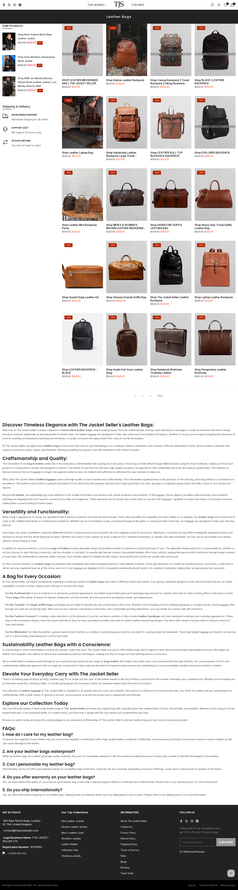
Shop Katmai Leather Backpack (125, 80)
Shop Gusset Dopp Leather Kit (80, 297)
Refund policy (228, 885)
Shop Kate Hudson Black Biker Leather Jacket (35, 36)
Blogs (124, 861)
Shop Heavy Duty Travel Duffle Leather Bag (213, 226)
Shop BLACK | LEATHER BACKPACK (209, 81)
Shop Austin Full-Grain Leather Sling (124, 371)
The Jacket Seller (42, 885)
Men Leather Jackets (73, 821)
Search (192, 885)
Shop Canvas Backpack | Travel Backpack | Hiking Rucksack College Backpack (169, 81)
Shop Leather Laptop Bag (77, 152)
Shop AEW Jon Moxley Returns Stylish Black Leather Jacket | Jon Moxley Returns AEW (37, 82)
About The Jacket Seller (134, 821)
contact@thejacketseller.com (20, 830)
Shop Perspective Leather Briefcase (210, 371)
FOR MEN (138, 4)
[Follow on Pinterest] (19, 5)
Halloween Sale (70, 850)
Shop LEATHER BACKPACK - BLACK (79, 371)
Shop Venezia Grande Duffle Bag (126, 297)
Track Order (127, 873)
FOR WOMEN (96, 4)
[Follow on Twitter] (9, 5)
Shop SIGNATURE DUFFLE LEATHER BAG (166, 226)
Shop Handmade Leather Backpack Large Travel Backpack (121, 154)
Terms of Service (130, 850)
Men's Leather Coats (73, 832)
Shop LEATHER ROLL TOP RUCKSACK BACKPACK (166, 154)
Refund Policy (128, 838)
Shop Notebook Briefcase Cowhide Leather (166, 371)
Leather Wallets (70, 844)
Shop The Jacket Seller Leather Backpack (169, 299)
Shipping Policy (129, 844)
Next (160, 395)
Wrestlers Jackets (71, 838)
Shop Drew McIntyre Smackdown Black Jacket (36, 59)
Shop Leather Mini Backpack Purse (79, 226)
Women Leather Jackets (74, 826)
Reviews (125, 867)
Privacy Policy (128, 832)
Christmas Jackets (71, 855)
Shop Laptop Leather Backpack (214, 297)
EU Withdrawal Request (192, 851)
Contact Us (126, 826)
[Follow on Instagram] (14, 5)
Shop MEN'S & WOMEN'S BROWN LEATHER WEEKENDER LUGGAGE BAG (125, 226)
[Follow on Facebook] (3, 5)
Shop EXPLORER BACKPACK (212, 152)
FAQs (123, 855)
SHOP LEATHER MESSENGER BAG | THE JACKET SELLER (80, 81)
